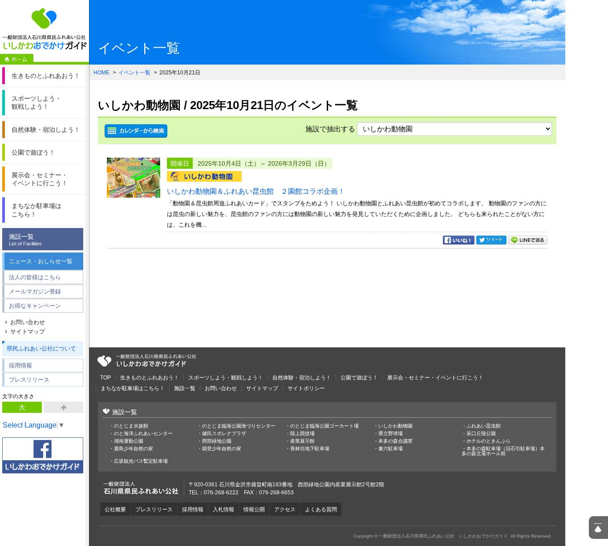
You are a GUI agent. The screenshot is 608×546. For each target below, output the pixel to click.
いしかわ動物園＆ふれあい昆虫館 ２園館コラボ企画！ (256, 191)
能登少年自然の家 (221, 448)
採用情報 (20, 365)
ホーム (16, 59)
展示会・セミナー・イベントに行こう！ (435, 377)
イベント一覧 (134, 72)
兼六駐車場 (390, 448)
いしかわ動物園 (395, 426)
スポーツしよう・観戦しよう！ (225, 377)
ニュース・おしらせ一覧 (41, 261)
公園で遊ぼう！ (359, 377)
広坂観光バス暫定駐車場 (141, 461)
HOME (101, 72)
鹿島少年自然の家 (133, 448)
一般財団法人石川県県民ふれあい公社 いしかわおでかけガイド (44, 29)
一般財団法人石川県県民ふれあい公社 (147, 360)
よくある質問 (321, 509)
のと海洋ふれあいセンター (143, 433)
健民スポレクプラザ (224, 433)
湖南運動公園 (128, 441)
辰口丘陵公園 (481, 433)
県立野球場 (390, 433)
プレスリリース (29, 379)
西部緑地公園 (216, 441)
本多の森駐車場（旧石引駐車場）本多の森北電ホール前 (503, 451)
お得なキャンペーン (35, 305)
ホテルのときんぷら (488, 441)
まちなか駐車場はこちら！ (133, 388)
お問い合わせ (27, 322)
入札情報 (223, 509)
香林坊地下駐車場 (309, 448)
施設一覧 (25, 239)
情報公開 (254, 509)
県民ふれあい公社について (41, 348)
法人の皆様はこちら (35, 277)
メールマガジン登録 (35, 291)
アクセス (285, 509)
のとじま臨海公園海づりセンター (239, 426)
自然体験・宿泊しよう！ (301, 377)
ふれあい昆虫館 (483, 426)
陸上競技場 (302, 433)
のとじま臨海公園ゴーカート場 (324, 426)
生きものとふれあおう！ (149, 377)
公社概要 (115, 509)
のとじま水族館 (131, 426)
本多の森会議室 (395, 441)
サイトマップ (27, 331)
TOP (105, 377)
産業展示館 (302, 441)
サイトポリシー (306, 388)
